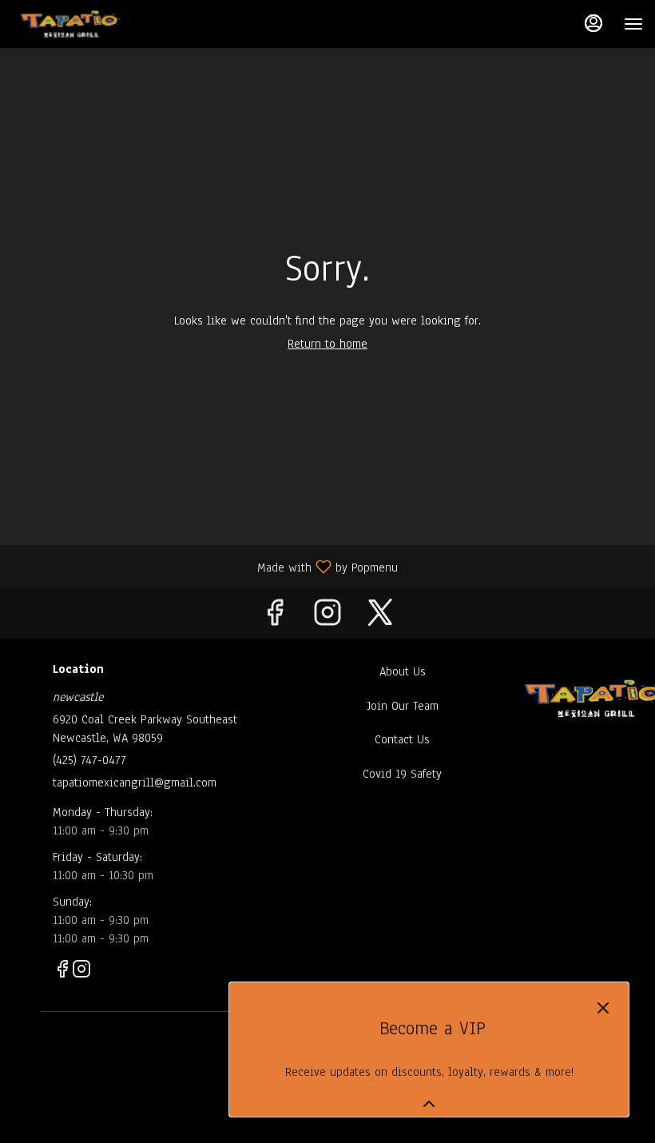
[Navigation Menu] (633, 24)
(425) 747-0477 (89, 760)
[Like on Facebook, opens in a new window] (274, 617)
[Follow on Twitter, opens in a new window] (380, 617)
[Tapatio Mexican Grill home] (94, 24)
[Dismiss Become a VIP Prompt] (603, 1008)
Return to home (327, 344)
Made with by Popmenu (205, 566)
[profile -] (593, 23)
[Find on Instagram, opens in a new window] (327, 617)
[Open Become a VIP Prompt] (429, 1103)
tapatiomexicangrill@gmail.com (134, 783)
